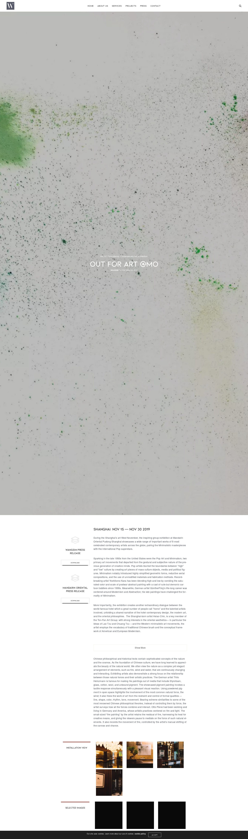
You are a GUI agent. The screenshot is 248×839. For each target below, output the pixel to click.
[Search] (240, 6)
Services (117, 6)
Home (91, 6)
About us (102, 6)
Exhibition (143, 256)
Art (101, 256)
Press (143, 6)
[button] (75, 563)
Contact (155, 6)
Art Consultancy (111, 256)
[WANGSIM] (10, 6)
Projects (131, 6)
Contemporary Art (128, 256)
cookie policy (140, 833)
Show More (140, 647)
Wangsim (114, 270)
